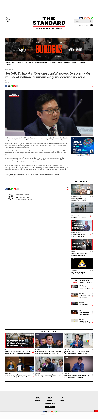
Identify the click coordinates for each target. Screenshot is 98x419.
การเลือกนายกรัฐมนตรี (53, 174)
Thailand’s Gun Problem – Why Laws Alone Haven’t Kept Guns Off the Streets (79, 216)
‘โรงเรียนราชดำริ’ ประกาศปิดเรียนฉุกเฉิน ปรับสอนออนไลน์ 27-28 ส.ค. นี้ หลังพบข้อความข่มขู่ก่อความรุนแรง (85, 322)
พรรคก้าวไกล (24, 174)
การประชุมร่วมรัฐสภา (34, 174)
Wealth (50, 397)
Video (49, 398)
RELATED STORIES (49, 331)
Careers (49, 400)
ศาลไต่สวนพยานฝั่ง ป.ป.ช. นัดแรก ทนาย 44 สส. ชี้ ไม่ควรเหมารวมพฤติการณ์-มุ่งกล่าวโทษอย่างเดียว (76, 352)
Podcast (37, 398)
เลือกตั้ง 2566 (43, 174)
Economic (74, 196)
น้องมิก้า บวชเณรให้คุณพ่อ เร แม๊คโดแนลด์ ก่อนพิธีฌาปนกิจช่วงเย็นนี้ (84, 313)
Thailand (78, 232)
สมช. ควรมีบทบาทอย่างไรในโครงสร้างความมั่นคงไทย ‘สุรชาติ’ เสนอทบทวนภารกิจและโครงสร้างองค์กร (84, 305)
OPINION (67, 62)
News (37, 397)
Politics (9, 69)
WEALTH (20, 62)
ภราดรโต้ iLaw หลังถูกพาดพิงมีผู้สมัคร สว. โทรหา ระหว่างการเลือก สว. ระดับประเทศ (76, 376)
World (73, 232)
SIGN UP (86, 25)
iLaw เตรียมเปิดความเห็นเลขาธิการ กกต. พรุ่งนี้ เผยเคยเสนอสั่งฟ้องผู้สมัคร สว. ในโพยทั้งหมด (17, 376)
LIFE (31, 62)
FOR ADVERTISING (50, 403)
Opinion (37, 400)
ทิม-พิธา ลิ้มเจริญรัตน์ (15, 174)
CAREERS (83, 62)
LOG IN (81, 25)
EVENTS (74, 62)
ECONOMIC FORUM (41, 62)
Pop (62, 397)
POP (26, 62)
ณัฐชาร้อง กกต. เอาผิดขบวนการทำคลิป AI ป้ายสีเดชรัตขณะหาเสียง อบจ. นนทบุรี (48, 376)
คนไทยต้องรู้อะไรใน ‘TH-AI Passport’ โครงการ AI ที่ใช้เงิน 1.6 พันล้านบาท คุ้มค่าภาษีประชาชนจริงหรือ (79, 199)
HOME (8, 62)
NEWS (13, 62)
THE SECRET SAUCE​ (55, 62)
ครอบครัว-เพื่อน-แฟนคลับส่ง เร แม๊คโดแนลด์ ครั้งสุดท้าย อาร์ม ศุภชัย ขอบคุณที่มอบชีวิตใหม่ (84, 296)
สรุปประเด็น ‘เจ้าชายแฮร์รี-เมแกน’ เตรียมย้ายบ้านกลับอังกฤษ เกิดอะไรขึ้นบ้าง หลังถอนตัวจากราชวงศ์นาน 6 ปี (79, 254)
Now (62, 398)
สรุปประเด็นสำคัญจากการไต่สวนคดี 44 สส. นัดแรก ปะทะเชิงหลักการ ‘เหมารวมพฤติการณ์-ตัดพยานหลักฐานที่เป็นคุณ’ (84, 288)
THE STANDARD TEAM (12, 81)
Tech (79, 196)
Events (62, 400)
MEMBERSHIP (49, 406)
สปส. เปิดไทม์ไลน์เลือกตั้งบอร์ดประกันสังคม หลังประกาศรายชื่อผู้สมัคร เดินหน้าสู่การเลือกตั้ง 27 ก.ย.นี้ (78, 273)
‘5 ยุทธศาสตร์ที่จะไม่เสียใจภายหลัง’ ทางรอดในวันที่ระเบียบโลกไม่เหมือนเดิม (78, 235)
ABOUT (8, 64)
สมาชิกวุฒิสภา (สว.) (14, 176)
